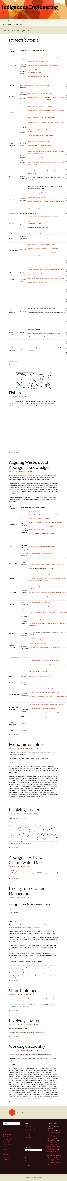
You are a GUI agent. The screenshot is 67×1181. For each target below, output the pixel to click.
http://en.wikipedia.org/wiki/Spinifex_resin (38, 141)
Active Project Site (6, 21)
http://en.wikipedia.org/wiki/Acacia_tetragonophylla (41, 106)
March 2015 (6, 1157)
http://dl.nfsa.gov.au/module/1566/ (36, 197)
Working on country (27, 1046)
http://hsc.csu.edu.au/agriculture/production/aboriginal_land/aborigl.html (47, 564)
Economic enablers (26, 744)
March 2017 (6, 1136)
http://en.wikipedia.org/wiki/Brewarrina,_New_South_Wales (42, 274)
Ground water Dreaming (37, 969)
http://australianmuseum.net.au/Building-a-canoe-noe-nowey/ (43, 248)
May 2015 (5, 1154)
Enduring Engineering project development (33, 44)
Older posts (18, 1112)
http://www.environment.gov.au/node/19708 (39, 233)
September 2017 (7, 1134)
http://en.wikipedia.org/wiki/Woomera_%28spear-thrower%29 (43, 65)
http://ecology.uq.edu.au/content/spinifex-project (40, 145)
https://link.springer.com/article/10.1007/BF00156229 (41, 117)
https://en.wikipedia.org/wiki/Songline (37, 193)
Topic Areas (45, 21)
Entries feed (28, 1163)
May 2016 (5, 1147)
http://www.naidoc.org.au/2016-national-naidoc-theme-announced (44, 208)
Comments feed (29, 1165)
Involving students (25, 809)
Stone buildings (23, 990)
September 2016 (7, 1144)
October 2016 (6, 1142)
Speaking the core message (53, 1132)
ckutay (54, 44)
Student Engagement (27, 813)
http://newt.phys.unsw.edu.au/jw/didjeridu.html (39, 85)
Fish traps (18, 392)
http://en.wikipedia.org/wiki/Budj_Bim (37, 282)
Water (21, 396)
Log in (26, 1160)
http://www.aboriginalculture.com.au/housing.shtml (40, 135)
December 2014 (7, 1159)
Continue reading (14, 361)
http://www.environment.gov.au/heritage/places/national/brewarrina (45, 269)
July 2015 (5, 1149)
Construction (25, 994)
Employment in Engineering (28, 748)
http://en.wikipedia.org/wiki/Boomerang (38, 61)
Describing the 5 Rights (52, 1142)
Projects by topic (24, 40)
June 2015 (5, 1152)
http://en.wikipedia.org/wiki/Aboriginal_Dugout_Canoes (41, 244)
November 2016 (7, 1139)
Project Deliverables (20, 21)
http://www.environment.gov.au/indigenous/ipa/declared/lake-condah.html (46, 278)
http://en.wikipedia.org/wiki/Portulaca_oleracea (40, 93)
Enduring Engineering (7, 24)
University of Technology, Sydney (18, 969)
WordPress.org (28, 1168)
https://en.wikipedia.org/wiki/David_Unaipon (39, 76)
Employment (19, 24)
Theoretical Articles (33, 21)
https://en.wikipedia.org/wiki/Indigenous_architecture (41, 158)
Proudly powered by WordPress (33, 1177)
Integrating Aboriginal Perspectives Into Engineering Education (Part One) (54, 1162)
